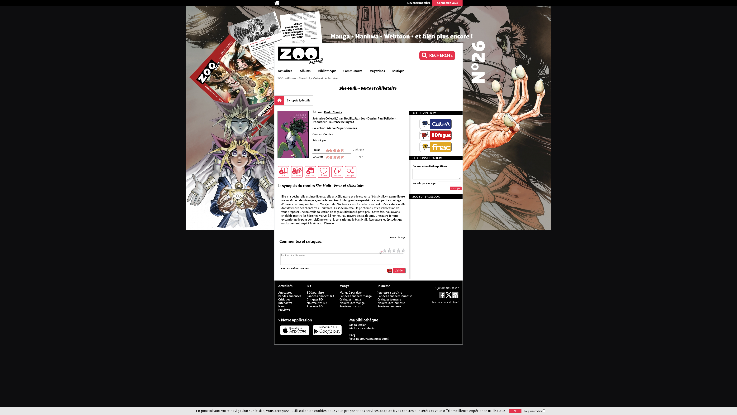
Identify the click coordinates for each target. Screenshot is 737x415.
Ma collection (357, 324)
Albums (305, 71)
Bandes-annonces (289, 296)
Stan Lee (359, 118)
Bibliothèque (327, 71)
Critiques (284, 299)
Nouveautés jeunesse (391, 303)
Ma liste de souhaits (361, 328)
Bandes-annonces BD (320, 296)
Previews (284, 309)
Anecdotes (285, 292)
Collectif (331, 118)
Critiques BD (315, 299)
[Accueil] (278, 3)
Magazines (377, 71)
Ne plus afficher (533, 411)
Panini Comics (333, 112)
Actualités (285, 71)
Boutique (398, 71)
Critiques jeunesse (389, 299)
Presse (316, 149)
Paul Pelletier (386, 118)
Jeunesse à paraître (390, 292)
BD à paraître (315, 292)
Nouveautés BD (317, 303)
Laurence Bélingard (341, 122)
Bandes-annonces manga (356, 296)
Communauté (353, 71)
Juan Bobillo (345, 118)
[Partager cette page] (350, 172)
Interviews (285, 303)
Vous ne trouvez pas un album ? (369, 338)
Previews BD (315, 306)
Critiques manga (350, 299)
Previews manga (350, 306)
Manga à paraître (351, 292)
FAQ (352, 335)
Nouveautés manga (352, 303)
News (282, 306)
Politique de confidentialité (445, 302)
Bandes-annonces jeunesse (395, 296)
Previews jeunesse (389, 306)
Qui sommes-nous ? (447, 288)
